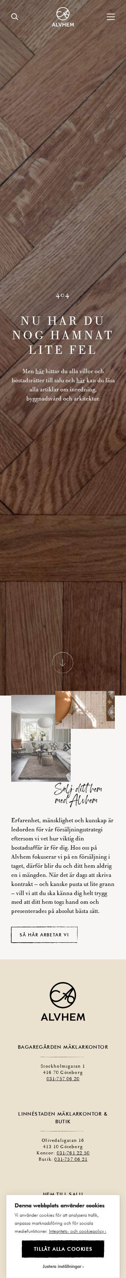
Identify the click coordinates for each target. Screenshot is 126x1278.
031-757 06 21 (71, 1166)
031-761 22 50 (73, 1160)
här (39, 374)
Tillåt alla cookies (63, 1248)
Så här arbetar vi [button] (44, 942)
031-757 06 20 (63, 1086)
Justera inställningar (62, 1266)
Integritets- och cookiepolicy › (77, 1231)
